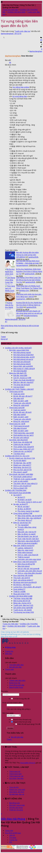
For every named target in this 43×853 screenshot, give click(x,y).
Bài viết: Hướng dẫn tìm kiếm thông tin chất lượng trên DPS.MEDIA (27, 254)
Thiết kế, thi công (16, 810)
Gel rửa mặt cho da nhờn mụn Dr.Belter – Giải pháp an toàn (27, 262)
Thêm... (9, 739)
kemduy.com (24, 290)
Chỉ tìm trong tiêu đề (21, 699)
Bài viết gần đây (15, 667)
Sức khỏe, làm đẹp (16, 778)
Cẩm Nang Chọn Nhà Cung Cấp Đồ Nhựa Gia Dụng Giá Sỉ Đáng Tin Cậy (28, 279)
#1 (6, 321)
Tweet (3, 337)
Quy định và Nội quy (13, 833)
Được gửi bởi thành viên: (12, 702)
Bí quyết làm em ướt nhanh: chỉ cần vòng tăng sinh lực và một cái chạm (29, 313)
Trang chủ (9, 651)
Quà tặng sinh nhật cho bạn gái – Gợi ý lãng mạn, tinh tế (29, 295)
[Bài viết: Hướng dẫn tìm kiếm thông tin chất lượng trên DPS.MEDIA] (10, 255)
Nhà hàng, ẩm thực (16, 792)
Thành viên (9, 669)
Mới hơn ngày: (8, 713)
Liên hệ (12, 835)
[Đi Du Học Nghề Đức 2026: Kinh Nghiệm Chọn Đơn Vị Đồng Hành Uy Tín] (10, 272)
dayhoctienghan (7, 33)
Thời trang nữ (14, 771)
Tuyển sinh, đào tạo (22, 31)
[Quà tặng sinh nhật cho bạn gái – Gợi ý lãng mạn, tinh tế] (10, 297)
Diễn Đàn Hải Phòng (13, 819)
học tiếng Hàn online (21, 87)
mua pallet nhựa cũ (27, 763)
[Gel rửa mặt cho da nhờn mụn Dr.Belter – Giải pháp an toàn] (10, 264)
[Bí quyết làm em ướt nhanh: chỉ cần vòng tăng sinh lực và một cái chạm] (10, 314)
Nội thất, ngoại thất (17, 805)
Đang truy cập (14, 683)
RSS (10, 842)
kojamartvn (20, 299)
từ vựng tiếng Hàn (20, 96)
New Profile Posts (16, 687)
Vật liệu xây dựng (16, 807)
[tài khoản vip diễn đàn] (21, 849)
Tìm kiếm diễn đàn (16, 665)
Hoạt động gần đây (16, 685)
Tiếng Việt (9, 830)
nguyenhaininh (22, 265)
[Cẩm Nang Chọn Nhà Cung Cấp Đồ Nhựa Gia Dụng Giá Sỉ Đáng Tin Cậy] (10, 280)
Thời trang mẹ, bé (16, 776)
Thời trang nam (15, 774)
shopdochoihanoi (30, 315)
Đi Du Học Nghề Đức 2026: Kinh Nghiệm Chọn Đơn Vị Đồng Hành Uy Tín (29, 271)
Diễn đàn (8, 653)
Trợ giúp (12, 837)
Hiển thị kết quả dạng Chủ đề (28, 724)
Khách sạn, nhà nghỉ (17, 789)
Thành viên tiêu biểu (17, 680)
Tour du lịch (14, 787)
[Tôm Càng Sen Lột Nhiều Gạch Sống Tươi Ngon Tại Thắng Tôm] (10, 289)
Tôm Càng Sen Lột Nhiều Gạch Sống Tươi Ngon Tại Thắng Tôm (29, 287)
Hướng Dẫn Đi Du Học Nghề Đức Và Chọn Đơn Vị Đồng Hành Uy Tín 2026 (29, 304)
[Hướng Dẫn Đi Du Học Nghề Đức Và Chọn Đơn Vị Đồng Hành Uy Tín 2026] (10, 305)
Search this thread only (22, 719)
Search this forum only (22, 722)
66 (41, 40)
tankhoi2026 (33, 257)
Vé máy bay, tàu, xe (16, 794)
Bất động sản (14, 803)
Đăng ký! (4, 339)
